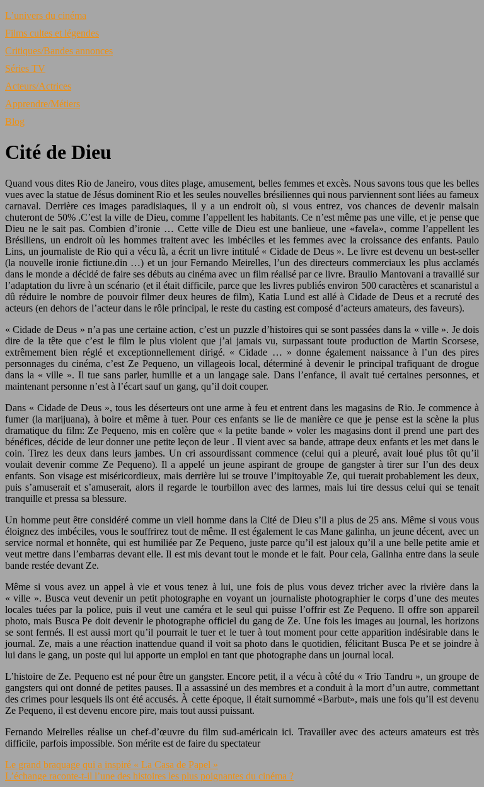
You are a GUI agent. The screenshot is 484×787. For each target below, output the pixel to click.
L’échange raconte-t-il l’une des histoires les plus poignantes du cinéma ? (149, 776)
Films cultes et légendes (52, 33)
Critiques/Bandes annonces (59, 50)
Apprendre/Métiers (42, 103)
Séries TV (25, 68)
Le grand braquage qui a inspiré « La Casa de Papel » (111, 764)
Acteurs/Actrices (38, 86)
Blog (15, 121)
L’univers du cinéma (45, 15)
